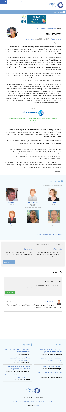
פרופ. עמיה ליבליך (55, 39)
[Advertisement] (33, 324)
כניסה (21, 2)
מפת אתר (15, 401)
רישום (16, 2)
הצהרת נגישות (43, 401)
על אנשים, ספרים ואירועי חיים (46, 28)
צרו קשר (10, 2)
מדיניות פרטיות (24, 401)
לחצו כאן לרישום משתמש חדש (52, 288)
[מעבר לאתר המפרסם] (33, 19)
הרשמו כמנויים (30, 39)
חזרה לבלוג (7, 262)
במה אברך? (28, 249)
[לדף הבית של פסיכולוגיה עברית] (56, 5)
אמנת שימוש (33, 401)
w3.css (37, 405)
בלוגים (59, 28)
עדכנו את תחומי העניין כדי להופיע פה (48, 234)
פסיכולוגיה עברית (57, 12)
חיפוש (3, 2)
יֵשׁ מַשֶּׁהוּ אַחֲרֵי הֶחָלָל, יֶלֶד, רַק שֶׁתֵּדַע (51, 366)
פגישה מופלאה (57, 249)
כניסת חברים (10, 292)
